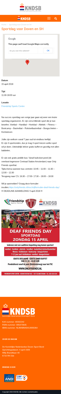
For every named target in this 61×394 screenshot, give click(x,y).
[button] (27, 62)
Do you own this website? (19, 51)
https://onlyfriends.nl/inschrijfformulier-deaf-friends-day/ (34, 187)
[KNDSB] (24, 18)
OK (48, 50)
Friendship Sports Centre (13, 106)
